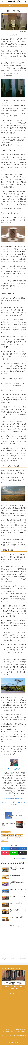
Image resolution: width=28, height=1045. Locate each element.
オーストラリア (19, 835)
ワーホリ (11, 838)
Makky (4, 835)
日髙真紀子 (17, 838)
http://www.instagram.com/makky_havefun (14, 798)
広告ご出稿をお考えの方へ (8, 1032)
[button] (25, 491)
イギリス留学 (11, 835)
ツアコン (5, 838)
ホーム (7, 1029)
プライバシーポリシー (7, 1035)
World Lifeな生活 (6, 832)
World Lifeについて (20, 1029)
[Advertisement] (14, 941)
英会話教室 (5, 840)
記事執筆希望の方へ (20, 1031)
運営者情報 (14, 1040)
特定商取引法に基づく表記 (20, 1036)
